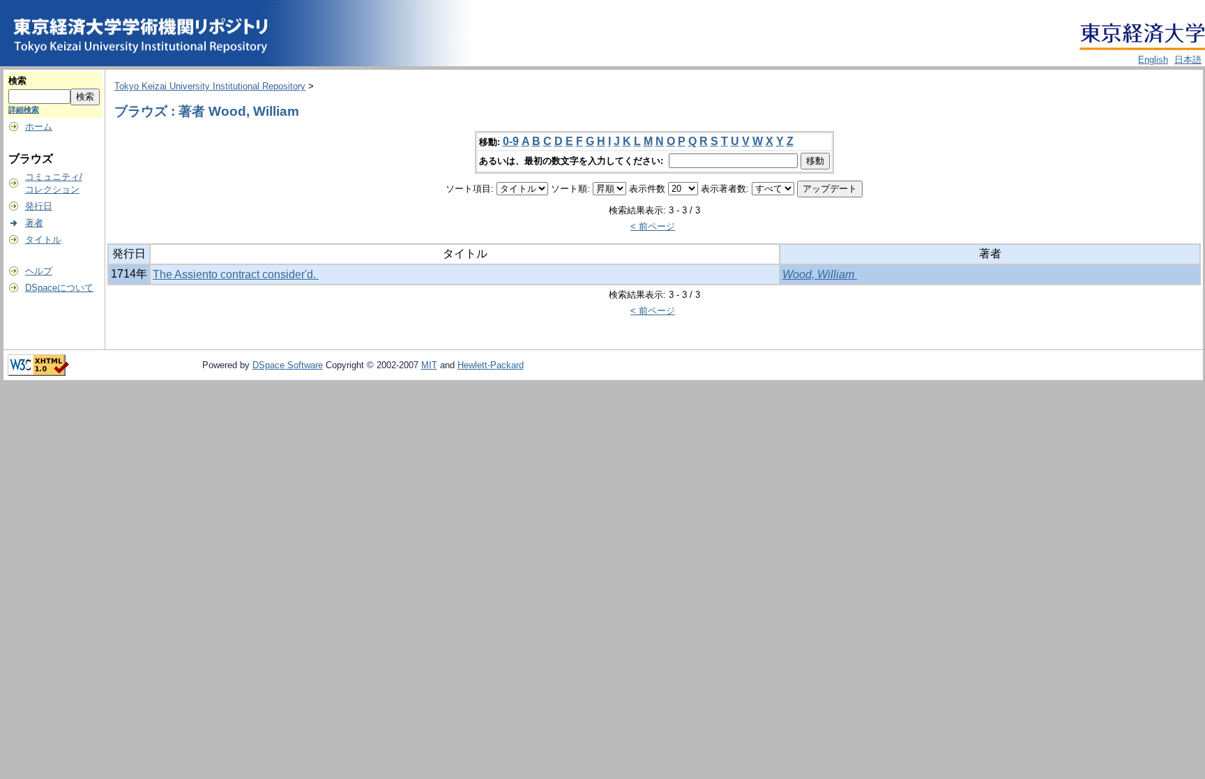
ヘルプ (38, 271)
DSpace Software (287, 365)
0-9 (511, 141)
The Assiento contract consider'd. (236, 274)
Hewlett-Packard (490, 365)
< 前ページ (652, 226)
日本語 (1188, 59)
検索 (17, 80)
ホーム (38, 126)
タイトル (43, 239)
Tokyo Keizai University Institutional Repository (209, 86)
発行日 (38, 206)
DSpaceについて (59, 287)
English (1153, 59)
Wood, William (819, 274)
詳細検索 (23, 109)
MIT (429, 365)
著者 (34, 223)
